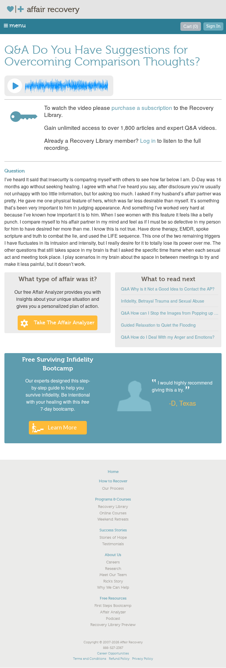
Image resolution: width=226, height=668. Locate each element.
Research (113, 569)
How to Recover (113, 481)
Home (113, 471)
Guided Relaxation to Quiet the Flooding (158, 325)
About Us (113, 555)
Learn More (62, 427)
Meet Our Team (113, 575)
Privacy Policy (142, 659)
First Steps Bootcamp (113, 606)
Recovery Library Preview (113, 625)
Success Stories (113, 530)
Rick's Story (113, 581)
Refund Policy (119, 659)
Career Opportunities (113, 653)
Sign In (213, 26)
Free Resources (113, 598)
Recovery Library (113, 507)
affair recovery (53, 9)
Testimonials (113, 544)
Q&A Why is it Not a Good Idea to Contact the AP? (168, 289)
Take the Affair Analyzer (64, 323)
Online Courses (113, 513)
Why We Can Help (113, 587)
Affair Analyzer (113, 612)
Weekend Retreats (113, 519)
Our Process (113, 488)
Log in (148, 140)
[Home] (16, 9)
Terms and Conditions (89, 659)
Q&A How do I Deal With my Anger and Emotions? (168, 337)
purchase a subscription (142, 107)
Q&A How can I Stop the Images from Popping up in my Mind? (169, 313)
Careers (113, 562)
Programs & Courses (113, 499)
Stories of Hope (113, 538)
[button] (15, 25)
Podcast (113, 619)
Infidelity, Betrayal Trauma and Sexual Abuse (162, 301)
